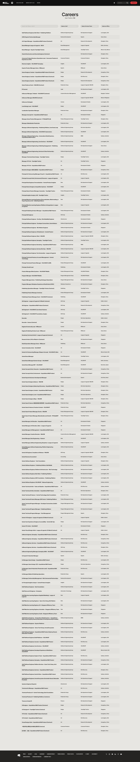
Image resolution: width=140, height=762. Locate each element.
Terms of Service (61, 754)
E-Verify (87, 754)
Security (30, 754)
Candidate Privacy (51, 754)
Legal (36, 754)
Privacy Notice (70, 754)
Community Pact (47, 756)
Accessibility (94, 754)
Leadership (42, 754)
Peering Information (37, 756)
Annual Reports (26, 756)
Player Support (79, 754)
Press (24, 754)
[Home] (12, 3)
